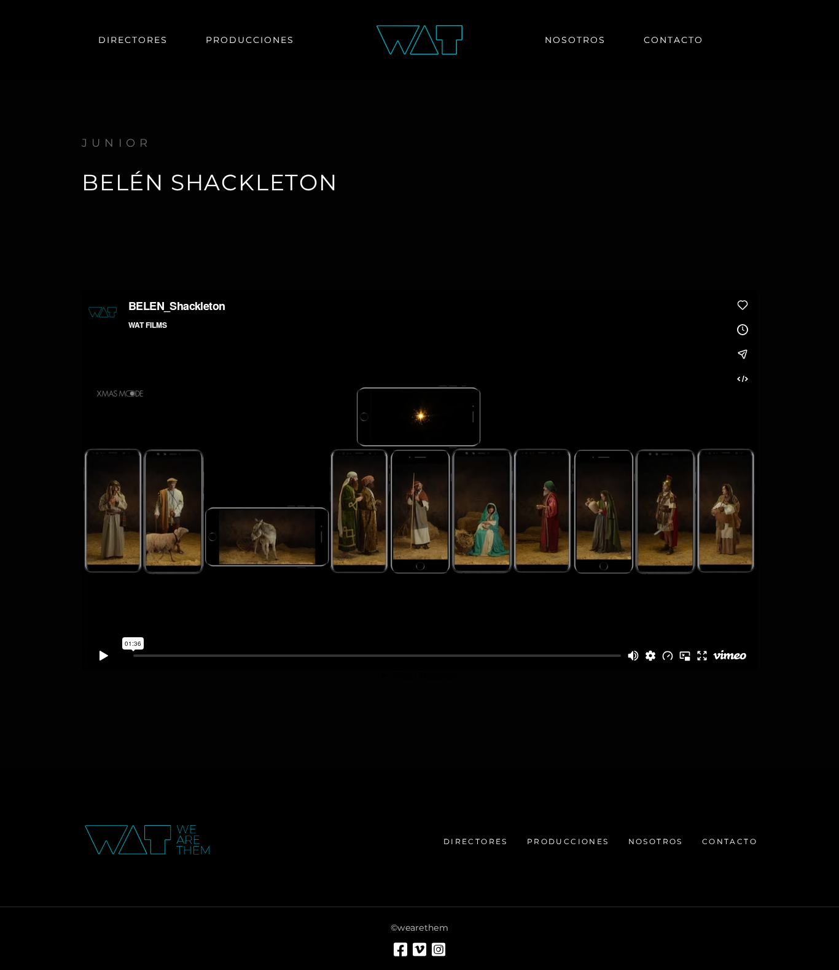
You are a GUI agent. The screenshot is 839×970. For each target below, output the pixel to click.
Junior (117, 143)
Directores (475, 841)
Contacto (729, 841)
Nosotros (655, 841)
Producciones (568, 841)
